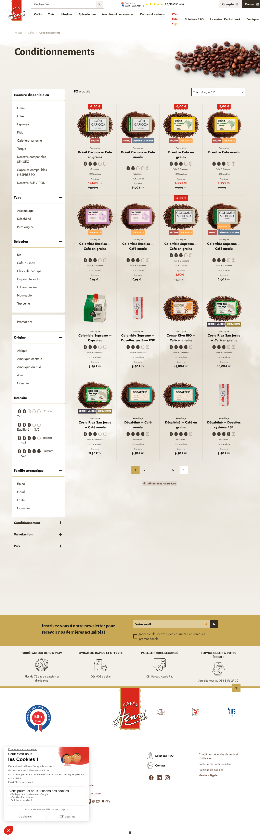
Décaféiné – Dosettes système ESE (224, 425)
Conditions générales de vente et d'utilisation (218, 756)
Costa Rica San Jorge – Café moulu (95, 425)
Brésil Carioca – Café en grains (95, 154)
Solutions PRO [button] (194, 19)
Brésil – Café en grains (181, 154)
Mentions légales (209, 775)
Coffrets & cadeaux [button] (153, 14)
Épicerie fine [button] (87, 14)
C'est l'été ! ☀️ (175, 19)
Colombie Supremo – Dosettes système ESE (138, 338)
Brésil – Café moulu (223, 152)
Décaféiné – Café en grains (181, 425)
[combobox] (222, 92)
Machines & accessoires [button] (117, 14)
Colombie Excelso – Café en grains (95, 246)
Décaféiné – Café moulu (138, 425)
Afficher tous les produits (161, 483)
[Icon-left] (151, 778)
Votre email (143, 624)
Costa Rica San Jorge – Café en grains (224, 338)
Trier (196, 92)
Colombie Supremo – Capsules (95, 338)
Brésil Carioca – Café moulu (138, 154)
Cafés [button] (38, 14)
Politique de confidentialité (215, 764)
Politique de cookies (211, 770)
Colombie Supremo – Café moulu (223, 246)
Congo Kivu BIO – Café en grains (181, 338)
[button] (230, 4)
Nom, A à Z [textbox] (207, 92)
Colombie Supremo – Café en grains (181, 246)
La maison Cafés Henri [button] (225, 19)
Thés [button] (51, 14)
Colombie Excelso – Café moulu (138, 246)
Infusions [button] (66, 14)
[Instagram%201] (167, 778)
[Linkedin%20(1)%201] (159, 778)
